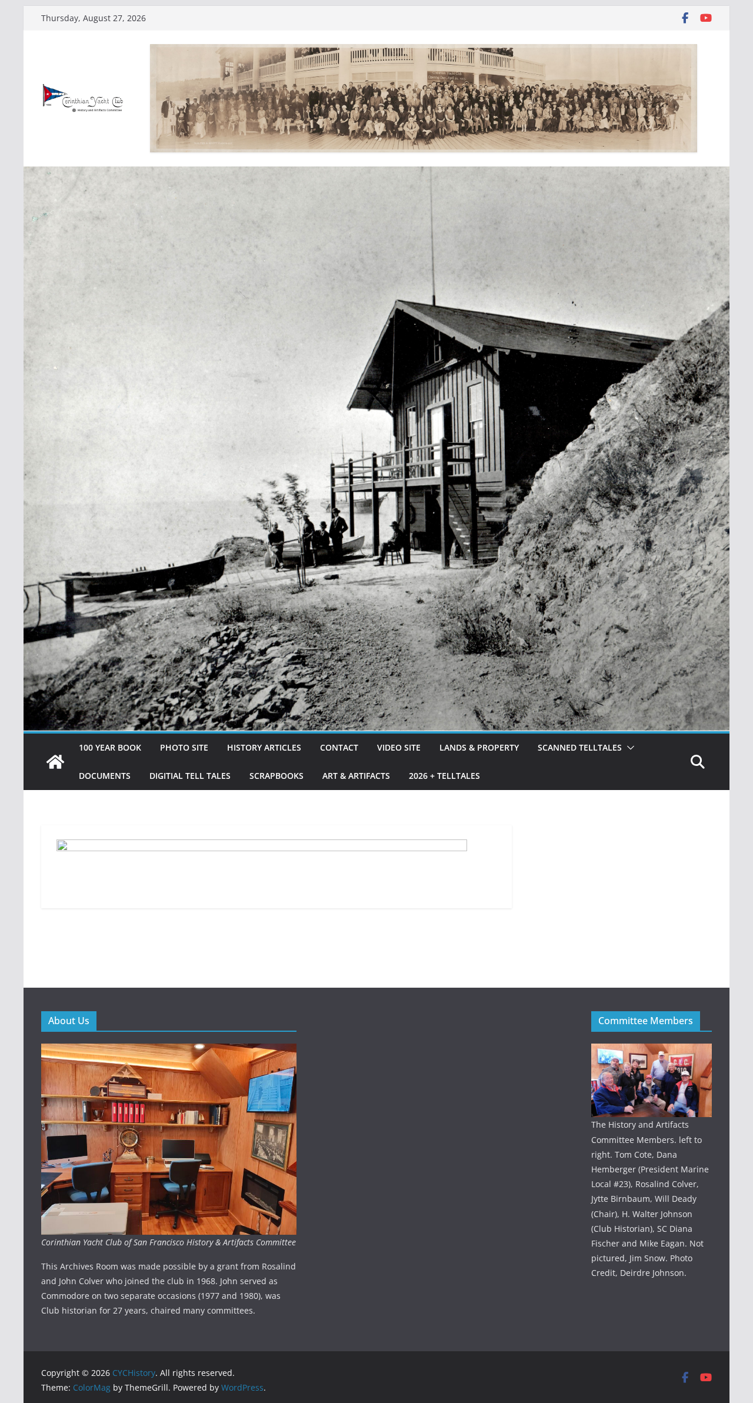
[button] (628, 747)
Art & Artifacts (356, 775)
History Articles (264, 747)
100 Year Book (110, 747)
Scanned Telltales (580, 747)
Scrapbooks (276, 775)
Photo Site (184, 747)
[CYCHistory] (55, 762)
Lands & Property (479, 747)
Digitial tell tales (190, 775)
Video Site (399, 747)
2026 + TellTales (444, 775)
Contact (339, 747)
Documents (105, 775)
